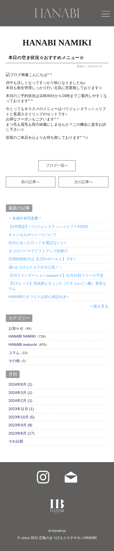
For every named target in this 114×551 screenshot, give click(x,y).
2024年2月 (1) (20, 400)
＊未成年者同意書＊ (25, 218)
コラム (14, 353)
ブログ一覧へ (57, 165)
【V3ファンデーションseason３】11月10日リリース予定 (56, 275)
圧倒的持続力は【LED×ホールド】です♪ (41, 259)
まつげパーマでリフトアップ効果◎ (38, 251)
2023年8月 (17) (21, 433)
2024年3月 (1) (20, 392)
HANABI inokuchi (22, 344)
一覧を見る (99, 306)
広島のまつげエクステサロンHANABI (68, 538)
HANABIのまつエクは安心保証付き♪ (38, 297)
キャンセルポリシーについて (32, 235)
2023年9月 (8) (20, 425)
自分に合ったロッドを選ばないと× (37, 243)
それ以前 (15, 441)
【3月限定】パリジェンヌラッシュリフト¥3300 (48, 226)
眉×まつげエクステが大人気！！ (35, 267)
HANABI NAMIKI (22, 336)
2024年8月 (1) (20, 384)
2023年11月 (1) (21, 409)
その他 (14, 361)
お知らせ (15, 328)
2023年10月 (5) (21, 417)
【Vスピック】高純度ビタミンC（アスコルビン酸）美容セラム (57, 286)
